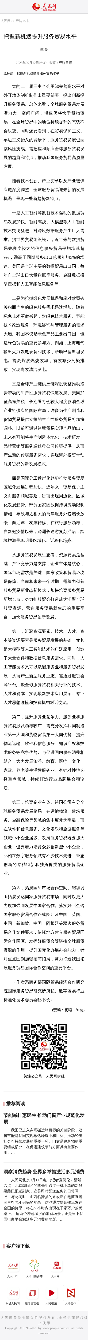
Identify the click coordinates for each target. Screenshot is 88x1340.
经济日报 (65, 63)
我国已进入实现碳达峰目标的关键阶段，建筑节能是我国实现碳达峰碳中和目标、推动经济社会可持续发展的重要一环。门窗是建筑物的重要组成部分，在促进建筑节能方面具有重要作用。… (43, 1141)
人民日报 (12, 1276)
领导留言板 (32, 1303)
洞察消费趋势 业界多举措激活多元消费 (44, 1171)
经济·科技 (23, 21)
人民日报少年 (34, 1276)
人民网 (6, 21)
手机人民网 (13, 1303)
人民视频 (51, 1303)
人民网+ (56, 1276)
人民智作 (70, 1303)
